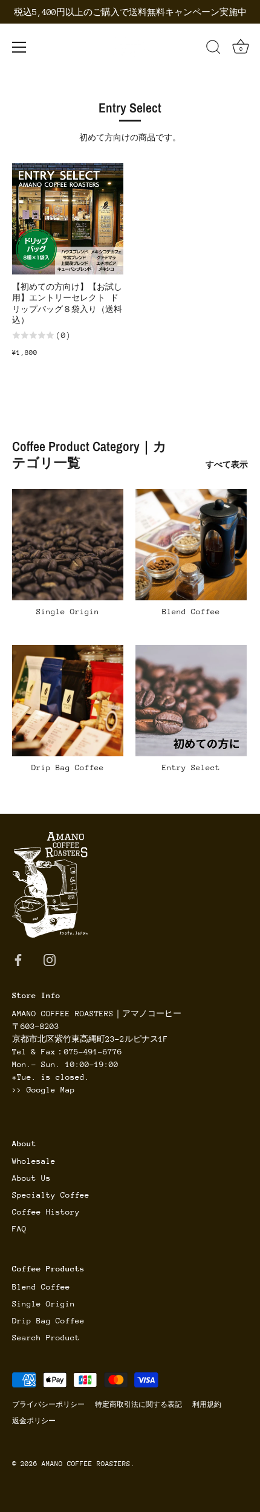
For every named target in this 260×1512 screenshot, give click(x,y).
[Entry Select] (191, 700)
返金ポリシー (34, 1421)
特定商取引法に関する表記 (138, 1405)
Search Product (46, 1337)
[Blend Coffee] (191, 544)
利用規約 (206, 1405)
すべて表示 (227, 464)
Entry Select (191, 767)
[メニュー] (19, 47)
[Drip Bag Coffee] (67, 700)
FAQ (19, 1228)
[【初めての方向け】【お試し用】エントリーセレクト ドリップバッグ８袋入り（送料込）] (67, 218)
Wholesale (34, 1161)
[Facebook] (18, 959)
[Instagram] (50, 959)
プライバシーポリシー (48, 1405)
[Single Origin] (67, 544)
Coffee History (46, 1211)
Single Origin (67, 611)
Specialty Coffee (50, 1194)
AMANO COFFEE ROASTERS (86, 1464)
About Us (31, 1178)
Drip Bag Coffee (67, 767)
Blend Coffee (191, 611)
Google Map (51, 1089)
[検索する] (213, 49)
